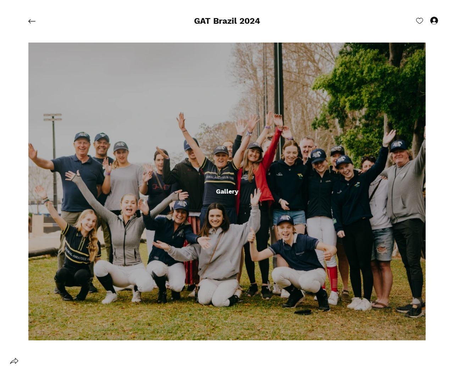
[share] (14, 361)
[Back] (37, 21)
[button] (227, 21)
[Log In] (427, 21)
